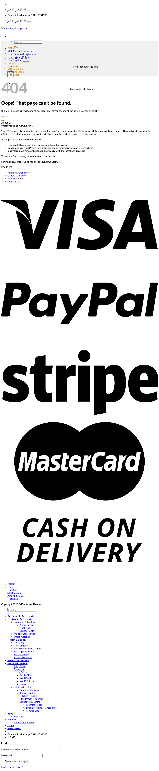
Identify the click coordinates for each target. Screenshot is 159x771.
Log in (24, 761)
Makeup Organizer (24, 651)
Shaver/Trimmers (23, 657)
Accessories (26, 624)
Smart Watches (22, 636)
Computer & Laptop (24, 621)
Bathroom (19, 669)
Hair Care (19, 642)
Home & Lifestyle (17, 663)
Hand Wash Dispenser (31, 698)
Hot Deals (12, 598)
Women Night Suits (24, 722)
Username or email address (16, 749)
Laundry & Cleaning (30, 701)
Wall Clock (26, 678)
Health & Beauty (16, 639)
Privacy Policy (21, 56)
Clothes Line (32, 710)
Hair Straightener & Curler (27, 648)
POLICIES (12, 48)
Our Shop (12, 65)
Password (7, 755)
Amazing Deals (15, 71)
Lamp (23, 683)
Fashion (11, 719)
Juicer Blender (27, 692)
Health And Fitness (18, 660)
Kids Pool (19, 716)
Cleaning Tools (34, 704)
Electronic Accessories (20, 618)
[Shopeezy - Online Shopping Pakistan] (14, 28)
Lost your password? (12, 767)
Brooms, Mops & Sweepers (40, 707)
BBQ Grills (19, 666)
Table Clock (26, 675)
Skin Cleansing (21, 654)
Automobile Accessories (21, 615)
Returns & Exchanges (25, 53)
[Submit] (15, 46)
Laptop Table (27, 630)
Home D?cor (20, 672)
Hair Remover (21, 645)
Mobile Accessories (24, 633)
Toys (10, 713)
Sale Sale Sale (15, 68)
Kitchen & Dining (23, 686)
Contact (18, 59)
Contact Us (13, 181)
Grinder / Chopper (29, 689)
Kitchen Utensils (28, 695)
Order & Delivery (23, 50)
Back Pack (25, 627)
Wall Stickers (27, 680)
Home (10, 62)
